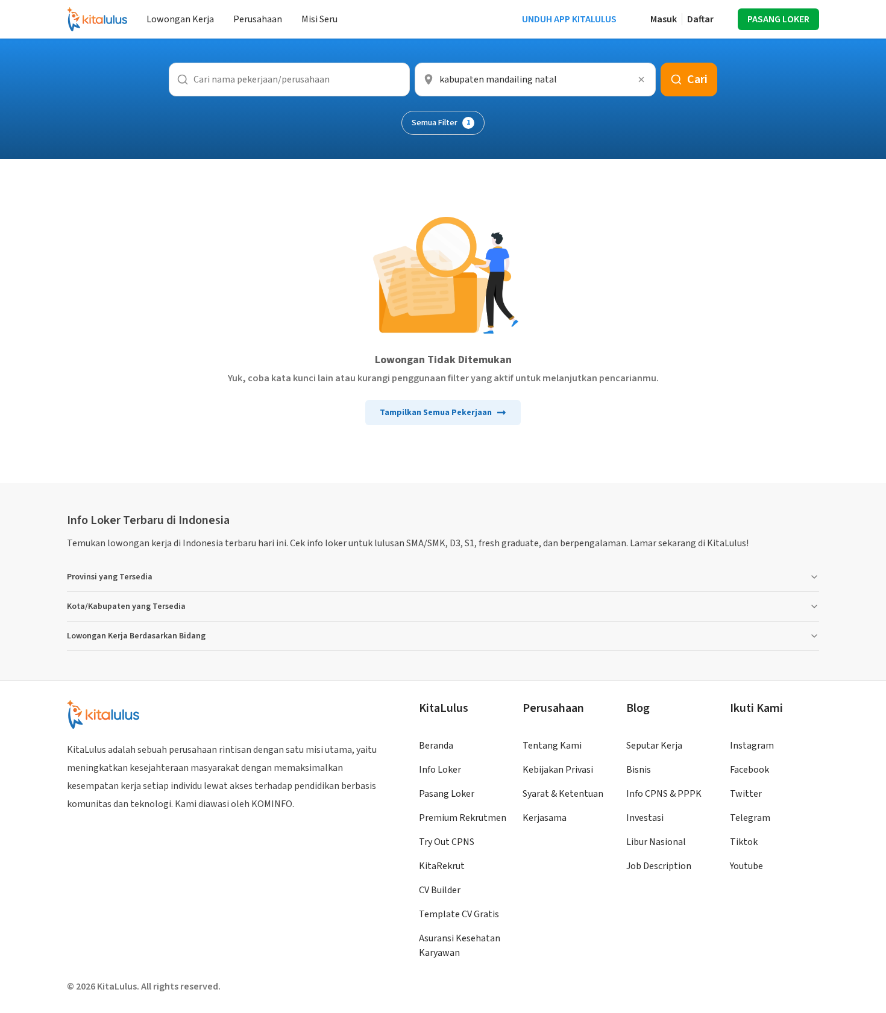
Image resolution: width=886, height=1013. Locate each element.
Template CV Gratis (459, 914)
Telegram (750, 817)
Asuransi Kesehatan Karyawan (459, 945)
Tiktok (744, 842)
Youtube (746, 866)
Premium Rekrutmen (462, 817)
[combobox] (535, 79)
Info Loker (440, 769)
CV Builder (439, 890)
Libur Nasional (656, 842)
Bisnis (638, 769)
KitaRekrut (442, 866)
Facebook (749, 769)
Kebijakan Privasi (558, 769)
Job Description (658, 866)
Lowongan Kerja (180, 19)
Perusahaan (257, 19)
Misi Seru (319, 19)
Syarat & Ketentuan (563, 793)
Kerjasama (545, 817)
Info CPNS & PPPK (664, 793)
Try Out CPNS (446, 842)
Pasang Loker (446, 793)
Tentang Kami (552, 745)
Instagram (752, 745)
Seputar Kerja (654, 745)
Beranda (436, 745)
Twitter (746, 793)
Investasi (645, 817)
